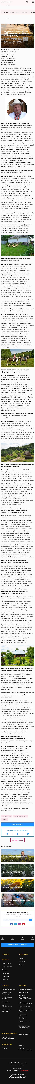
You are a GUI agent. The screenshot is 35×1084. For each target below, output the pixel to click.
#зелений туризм (6, 816)
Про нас (4, 1048)
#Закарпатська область (20, 816)
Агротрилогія (23, 992)
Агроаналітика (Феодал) (7, 998)
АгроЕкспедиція (24, 1007)
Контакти (21, 1045)
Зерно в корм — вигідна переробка (25, 1002)
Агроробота (6, 1002)
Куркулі (21, 958)
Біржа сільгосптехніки (7, 1006)
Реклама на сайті (23, 1034)
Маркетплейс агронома (6, 1010)
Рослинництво (8, 12)
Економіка (5, 976)
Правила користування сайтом (25, 1049)
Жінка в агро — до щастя (25, 1022)
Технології (5, 973)
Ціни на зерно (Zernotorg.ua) (6, 993)
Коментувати (17, 824)
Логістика (5, 979)
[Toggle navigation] (33, 2)
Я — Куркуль (23, 1018)
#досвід (4, 819)
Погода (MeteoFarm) (9, 989)
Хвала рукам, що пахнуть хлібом (24, 1026)
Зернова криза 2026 (25, 989)
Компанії (22, 961)
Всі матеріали (17, 840)
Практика (5, 970)
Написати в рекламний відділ (8, 1038)
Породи (21, 965)
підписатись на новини (17, 944)
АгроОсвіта (22, 1015)
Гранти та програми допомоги (25, 1010)
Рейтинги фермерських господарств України (26, 997)
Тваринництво (21, 12)
